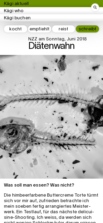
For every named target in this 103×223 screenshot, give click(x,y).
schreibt (87, 29)
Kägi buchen (17, 18)
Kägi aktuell (16, 4)
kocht (15, 29)
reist (63, 29)
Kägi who (14, 11)
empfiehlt (40, 29)
